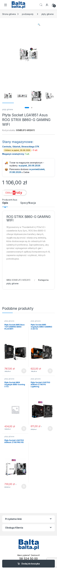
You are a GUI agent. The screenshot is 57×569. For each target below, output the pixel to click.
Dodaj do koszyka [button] (22, 370)
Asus (15, 199)
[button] (39, 24)
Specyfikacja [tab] (28, 203)
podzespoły (27, 14)
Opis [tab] (5, 203)
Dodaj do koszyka (30, 563)
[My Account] (47, 5)
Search (41, 4)
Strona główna (9, 14)
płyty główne (48, 14)
